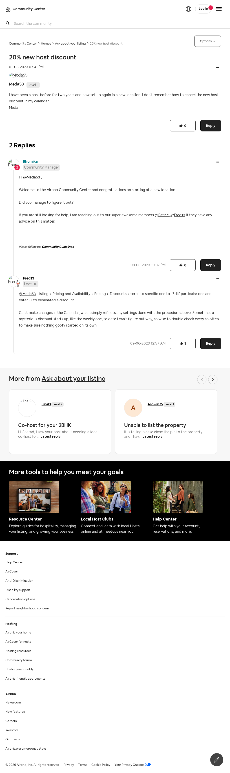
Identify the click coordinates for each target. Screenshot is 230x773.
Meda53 (16, 84)
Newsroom (13, 702)
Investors (11, 730)
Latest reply (50, 436)
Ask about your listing (70, 43)
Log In (203, 8)
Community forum (18, 660)
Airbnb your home (18, 632)
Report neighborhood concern (27, 608)
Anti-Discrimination (19, 580)
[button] (217, 68)
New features (15, 711)
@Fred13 (177, 215)
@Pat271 (162, 215)
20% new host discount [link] (106, 43)
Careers (11, 721)
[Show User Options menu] (219, 9)
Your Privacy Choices (129, 764)
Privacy (69, 764)
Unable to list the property (155, 425)
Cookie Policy (100, 764)
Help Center (14, 562)
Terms (82, 764)
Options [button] (206, 41)
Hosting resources (18, 651)
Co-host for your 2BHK (44, 425)
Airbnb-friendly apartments (25, 678)
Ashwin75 (155, 404)
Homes (46, 43)
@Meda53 (31, 177)
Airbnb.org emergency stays (25, 748)
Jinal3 (46, 404)
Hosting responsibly (19, 669)
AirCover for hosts (18, 641)
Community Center (23, 43)
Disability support (18, 590)
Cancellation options (20, 599)
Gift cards (12, 739)
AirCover (11, 571)
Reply (210, 125)
